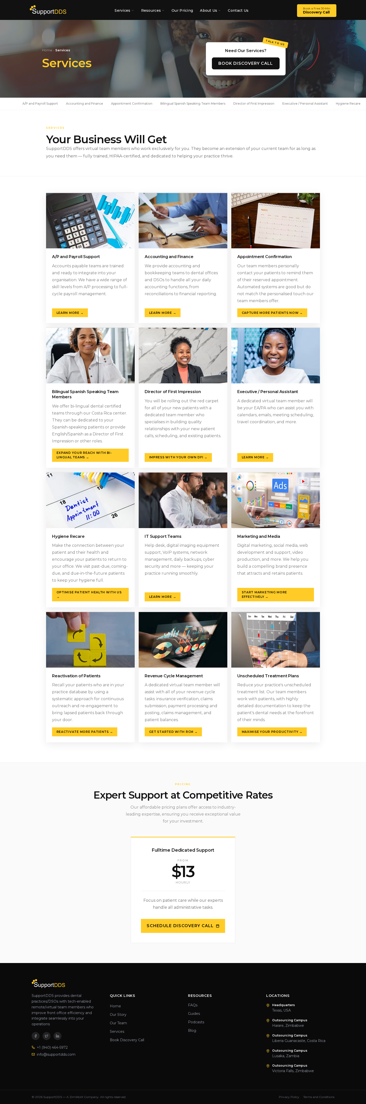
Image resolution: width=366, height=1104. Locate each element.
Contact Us (238, 10)
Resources (151, 10)
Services (122, 10)
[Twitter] (47, 1036)
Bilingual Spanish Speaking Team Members (192, 103)
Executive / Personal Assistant (305, 103)
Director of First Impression (253, 103)
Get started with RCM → (173, 732)
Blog (192, 1030)
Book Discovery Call (245, 63)
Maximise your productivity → (272, 732)
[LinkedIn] (57, 1036)
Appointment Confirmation (131, 103)
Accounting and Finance (84, 103)
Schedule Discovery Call (180, 925)
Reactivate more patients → (85, 732)
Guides (194, 1013)
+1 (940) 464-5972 (52, 1047)
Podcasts (196, 1022)
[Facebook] (36, 1036)
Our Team (118, 1023)
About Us (208, 10)
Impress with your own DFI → (178, 457)
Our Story (118, 1014)
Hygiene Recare (348, 103)
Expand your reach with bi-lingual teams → (84, 455)
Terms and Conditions (318, 1097)
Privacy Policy (289, 1097)
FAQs (192, 1005)
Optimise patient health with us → (89, 594)
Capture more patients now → (272, 313)
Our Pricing (182, 10)
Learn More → (70, 313)
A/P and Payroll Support (40, 103)
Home (47, 50)
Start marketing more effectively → (264, 594)
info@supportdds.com (56, 1054)
